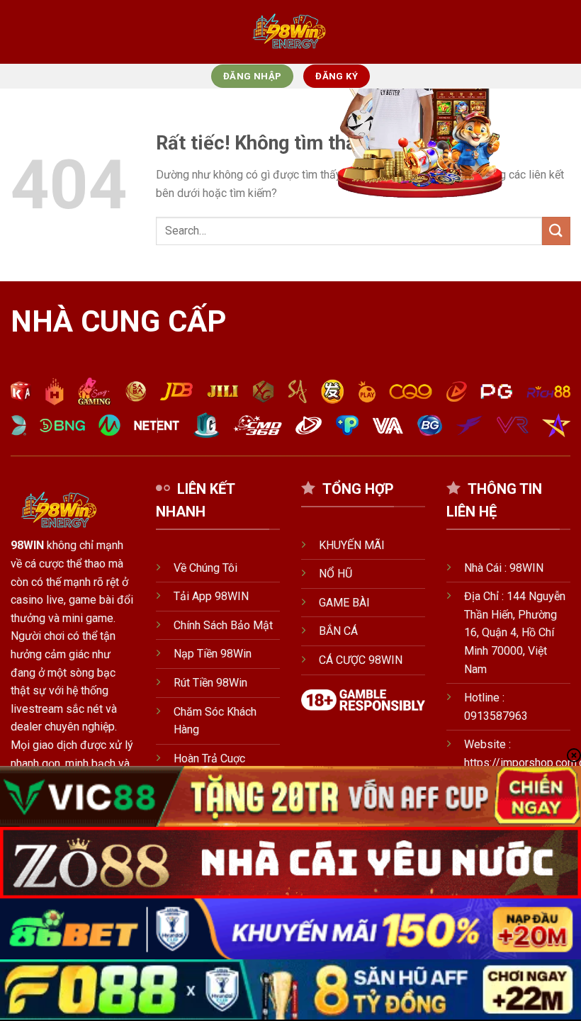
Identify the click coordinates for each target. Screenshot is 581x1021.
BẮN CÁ (338, 631)
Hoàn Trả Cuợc (211, 758)
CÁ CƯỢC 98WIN (360, 660)
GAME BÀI (344, 602)
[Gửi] (556, 230)
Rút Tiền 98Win (210, 682)
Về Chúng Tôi (205, 568)
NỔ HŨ (335, 573)
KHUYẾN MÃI (352, 545)
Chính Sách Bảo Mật (223, 625)
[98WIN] (290, 32)
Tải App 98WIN (211, 596)
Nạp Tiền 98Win (213, 653)
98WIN (27, 545)
